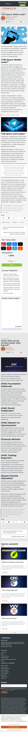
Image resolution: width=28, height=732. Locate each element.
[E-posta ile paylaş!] (24, 218)
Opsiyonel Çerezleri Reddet (14, 729)
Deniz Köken (4, 572)
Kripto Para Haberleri (5, 668)
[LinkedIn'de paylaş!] (8, 218)
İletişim (2, 660)
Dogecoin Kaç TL (4, 676)
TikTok (20, 244)
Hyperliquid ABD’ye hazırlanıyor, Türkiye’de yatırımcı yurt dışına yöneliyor (11, 289)
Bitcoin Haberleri (4, 670)
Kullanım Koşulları (4, 657)
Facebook (15, 244)
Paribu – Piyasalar (4, 665)
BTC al (12, 265)
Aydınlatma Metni (8, 689)
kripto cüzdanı (6, 222)
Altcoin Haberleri (4, 673)
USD (14, 261)
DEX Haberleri (5, 339)
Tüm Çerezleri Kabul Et (14, 726)
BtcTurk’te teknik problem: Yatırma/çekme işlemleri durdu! (13, 531)
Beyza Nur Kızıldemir (12, 16)
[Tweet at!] (3, 218)
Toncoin (22, 222)
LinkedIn (9, 244)
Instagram (3, 244)
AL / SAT (22, 5)
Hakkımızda (3, 652)
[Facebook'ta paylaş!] (14, 218)
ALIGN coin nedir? (10, 115)
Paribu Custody (4, 667)
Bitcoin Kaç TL (4, 675)
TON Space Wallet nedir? (18, 536)
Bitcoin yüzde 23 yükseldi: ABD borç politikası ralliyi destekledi (11, 284)
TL (11, 261)
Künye (2, 654)
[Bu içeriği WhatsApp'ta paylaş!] (19, 218)
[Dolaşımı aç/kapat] (25, 8)
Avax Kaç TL (3, 678)
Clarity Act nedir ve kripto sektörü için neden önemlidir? (11, 274)
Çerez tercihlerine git (14, 724)
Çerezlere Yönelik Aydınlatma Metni (8, 659)
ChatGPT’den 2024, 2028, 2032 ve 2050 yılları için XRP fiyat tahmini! (14, 233)
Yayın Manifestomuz (5, 656)
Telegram (15, 222)
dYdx (3, 526)
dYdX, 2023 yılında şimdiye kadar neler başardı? (13, 228)
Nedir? (3, 12)
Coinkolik (9, 347)
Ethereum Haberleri (5, 671)
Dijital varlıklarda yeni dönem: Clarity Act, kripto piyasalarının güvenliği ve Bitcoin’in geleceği (11, 279)
